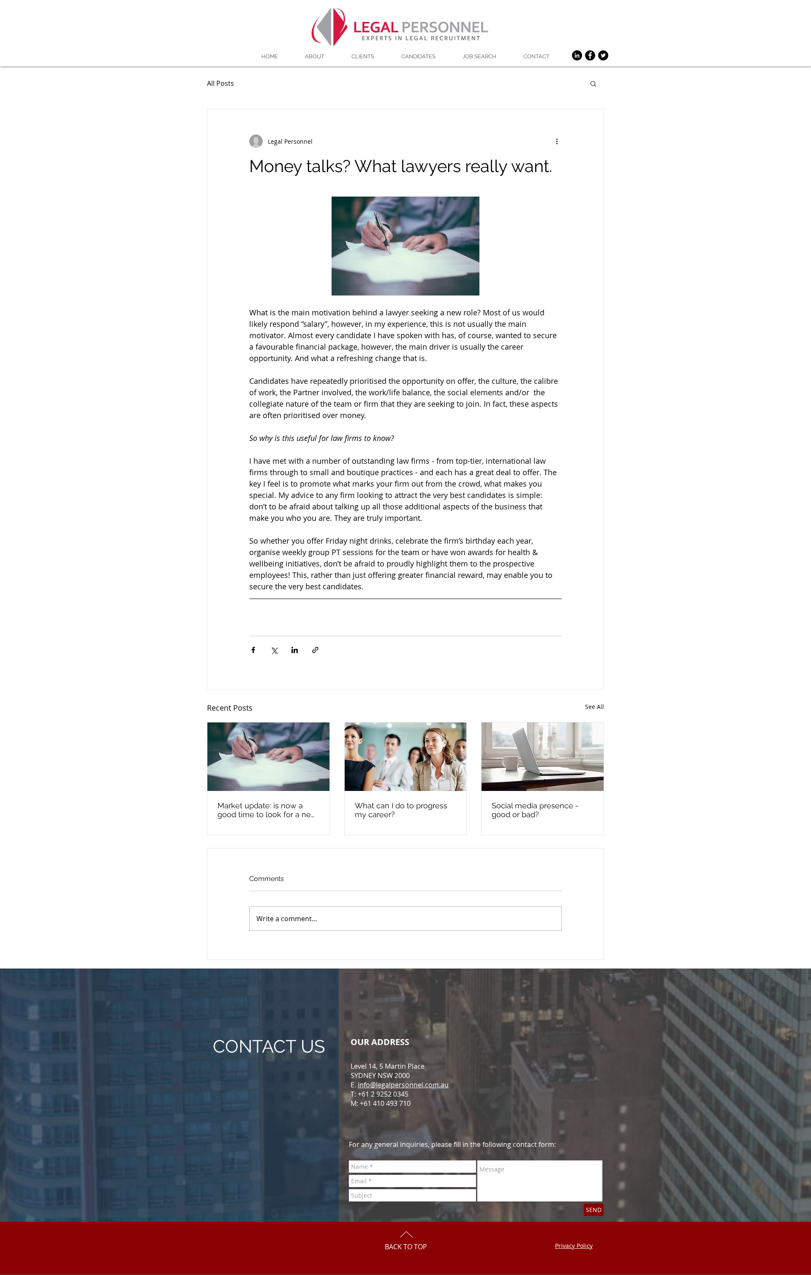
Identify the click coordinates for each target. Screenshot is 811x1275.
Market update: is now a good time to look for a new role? (267, 810)
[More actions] (557, 141)
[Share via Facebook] (253, 650)
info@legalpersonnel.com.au (403, 1084)
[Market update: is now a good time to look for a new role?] (268, 756)
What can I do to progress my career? (401, 810)
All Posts (220, 83)
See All (594, 707)
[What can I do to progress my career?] (406, 756)
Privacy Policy (574, 1246)
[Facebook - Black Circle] (590, 55)
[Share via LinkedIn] (295, 650)
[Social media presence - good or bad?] (543, 756)
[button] (593, 83)
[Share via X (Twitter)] (274, 650)
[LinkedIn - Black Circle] (577, 55)
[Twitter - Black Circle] (603, 55)
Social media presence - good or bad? (535, 810)
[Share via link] (315, 650)
